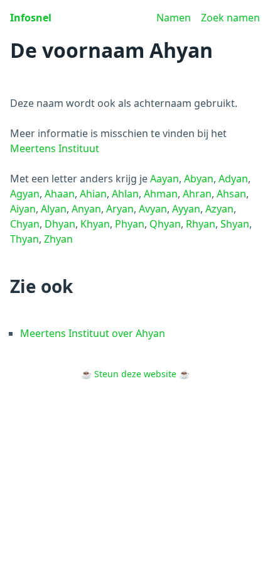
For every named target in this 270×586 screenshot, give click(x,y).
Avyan (153, 209)
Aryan (120, 209)
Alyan (54, 209)
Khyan (95, 224)
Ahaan (60, 194)
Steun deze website (135, 374)
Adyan (233, 178)
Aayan (164, 178)
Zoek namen (230, 18)
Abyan (198, 178)
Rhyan (200, 224)
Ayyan (186, 209)
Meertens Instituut (54, 148)
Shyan (234, 224)
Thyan (24, 239)
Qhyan (165, 224)
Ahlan (125, 194)
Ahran (197, 194)
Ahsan (231, 194)
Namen (173, 18)
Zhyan (58, 239)
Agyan (25, 194)
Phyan (129, 224)
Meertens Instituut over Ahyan (92, 333)
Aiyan (23, 209)
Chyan (25, 224)
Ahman (161, 194)
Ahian (93, 194)
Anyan (86, 209)
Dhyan (60, 224)
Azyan (219, 209)
